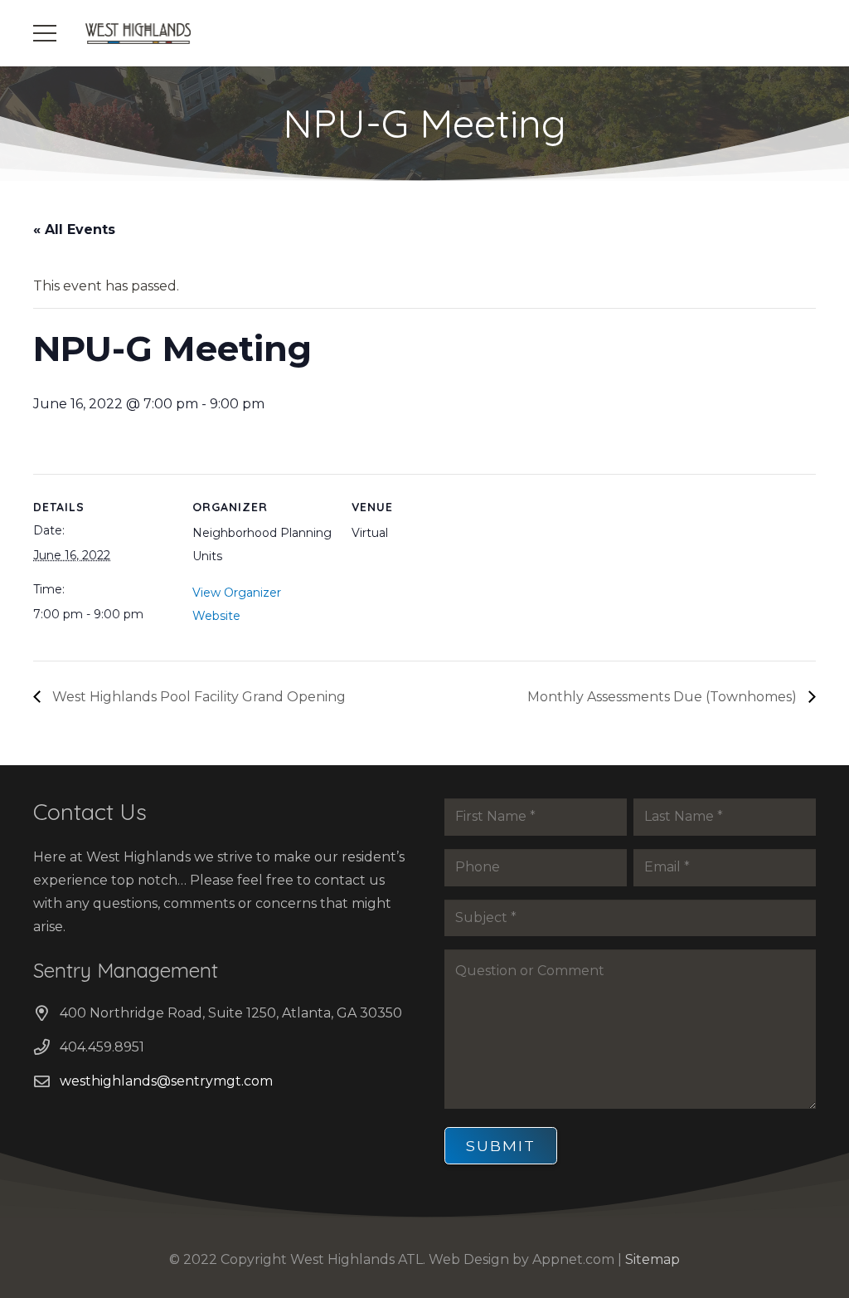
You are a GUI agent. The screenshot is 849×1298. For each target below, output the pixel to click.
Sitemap (652, 1259)
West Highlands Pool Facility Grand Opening (197, 697)
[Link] (138, 33)
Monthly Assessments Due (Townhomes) (663, 697)
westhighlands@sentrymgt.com (166, 1081)
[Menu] (44, 33)
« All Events (74, 229)
